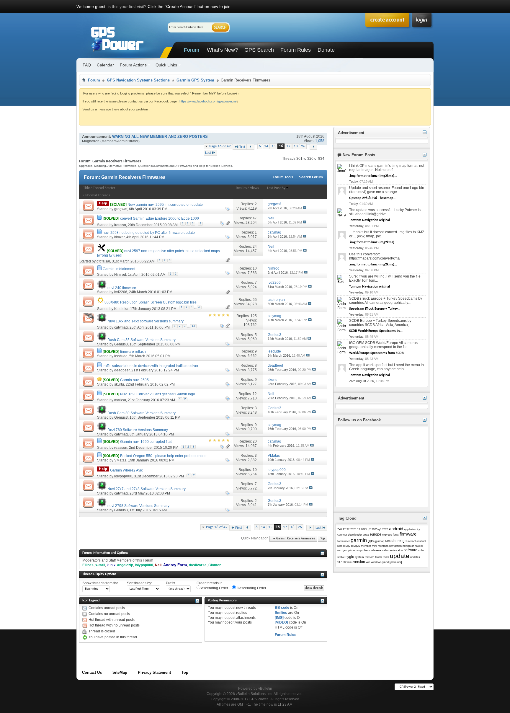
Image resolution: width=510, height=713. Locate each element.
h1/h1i (389, 541)
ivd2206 (120, 292)
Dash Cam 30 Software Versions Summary (141, 413)
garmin (359, 540)
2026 (385, 529)
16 (281, 146)
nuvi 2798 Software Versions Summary (138, 506)
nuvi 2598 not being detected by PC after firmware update (149, 233)
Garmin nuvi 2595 (134, 380)
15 (274, 146)
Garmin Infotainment (119, 269)
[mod (385, 562)
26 (303, 146)
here (397, 541)
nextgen (342, 550)
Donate (326, 50)
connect (342, 534)
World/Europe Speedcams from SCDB (376, 353)
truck (386, 557)
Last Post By (276, 188)
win (368, 562)
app (406, 529)
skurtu (119, 384)
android (396, 528)
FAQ (87, 65)
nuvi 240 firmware (121, 288)
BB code (282, 608)
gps (371, 541)
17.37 (346, 529)
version (359, 562)
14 (266, 146)
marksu (120, 400)
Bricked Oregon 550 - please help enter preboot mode (163, 456)
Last (208, 153)
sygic (350, 557)
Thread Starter (104, 188)
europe (375, 534)
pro (357, 550)
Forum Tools (283, 177)
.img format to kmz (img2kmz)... (373, 176)
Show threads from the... (101, 583)
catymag (121, 327)
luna (339, 545)
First (241, 147)
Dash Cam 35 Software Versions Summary (141, 340)
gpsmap (379, 541)
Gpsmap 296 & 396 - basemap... (372, 198)
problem (365, 550)
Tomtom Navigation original (369, 220)
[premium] (396, 562)
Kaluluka (121, 309)
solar (421, 550)
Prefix (170, 583)
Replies (241, 188)
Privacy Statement (154, 672)
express (387, 534)
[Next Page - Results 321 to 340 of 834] (313, 147)
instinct (421, 541)
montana (383, 545)
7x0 (339, 529)
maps (355, 546)
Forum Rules (295, 50)
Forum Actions (133, 65)
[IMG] (279, 618)
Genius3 (121, 344)
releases (376, 550)
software (410, 550)
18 (296, 146)
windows (376, 562)
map (346, 546)
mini (374, 545)
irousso (120, 225)
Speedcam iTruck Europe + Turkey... (374, 309)
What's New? (222, 50)
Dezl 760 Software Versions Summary (137, 430)
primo (351, 550)
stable (341, 557)
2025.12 (355, 529)
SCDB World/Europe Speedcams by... (376, 331)
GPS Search (259, 50)
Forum (191, 50)
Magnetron (90, 141)
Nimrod (120, 275)
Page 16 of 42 (220, 146)
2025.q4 (376, 529)
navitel (419, 545)
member (366, 545)
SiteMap (119, 672)
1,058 (319, 141)
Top (322, 538)
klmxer (119, 237)
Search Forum (311, 177)
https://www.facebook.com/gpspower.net (208, 101)
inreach (412, 541)
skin (400, 550)
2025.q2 (366, 529)
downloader (355, 534)
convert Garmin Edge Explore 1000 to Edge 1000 (159, 218)
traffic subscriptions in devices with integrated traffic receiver (150, 366)
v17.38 (341, 562)
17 (288, 146)
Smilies (281, 613)
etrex (366, 534)
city (418, 529)
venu (349, 562)
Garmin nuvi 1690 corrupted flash (147, 442)
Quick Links (166, 65)
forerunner (343, 541)
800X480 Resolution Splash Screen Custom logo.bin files (150, 302)
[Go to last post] (304, 208)
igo (404, 541)
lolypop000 (123, 476)
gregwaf (120, 209)
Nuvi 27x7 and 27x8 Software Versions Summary (146, 489)
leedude (121, 356)
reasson (120, 448)
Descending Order (251, 588)
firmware (408, 533)
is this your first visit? (127, 6)
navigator (408, 545)
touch (378, 557)
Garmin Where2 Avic (126, 470)
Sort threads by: (139, 583)
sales (385, 550)
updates (415, 557)
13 (193, 326)
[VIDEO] (281, 622)
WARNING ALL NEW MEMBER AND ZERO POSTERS (160, 136)
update (399, 555)
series (393, 550)
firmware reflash (133, 352)
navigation (395, 545)
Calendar (105, 65)
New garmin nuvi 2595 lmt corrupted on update (165, 205)
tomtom (369, 557)
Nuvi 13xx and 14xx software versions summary (145, 321)
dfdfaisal (103, 261)
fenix (396, 534)
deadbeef (122, 370)
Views (254, 188)
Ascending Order (214, 588)
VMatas (120, 460)
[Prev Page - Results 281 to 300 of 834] (250, 147)
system (359, 557)
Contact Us (92, 672)
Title (86, 188)
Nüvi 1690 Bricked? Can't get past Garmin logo (157, 394)
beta (412, 529)
